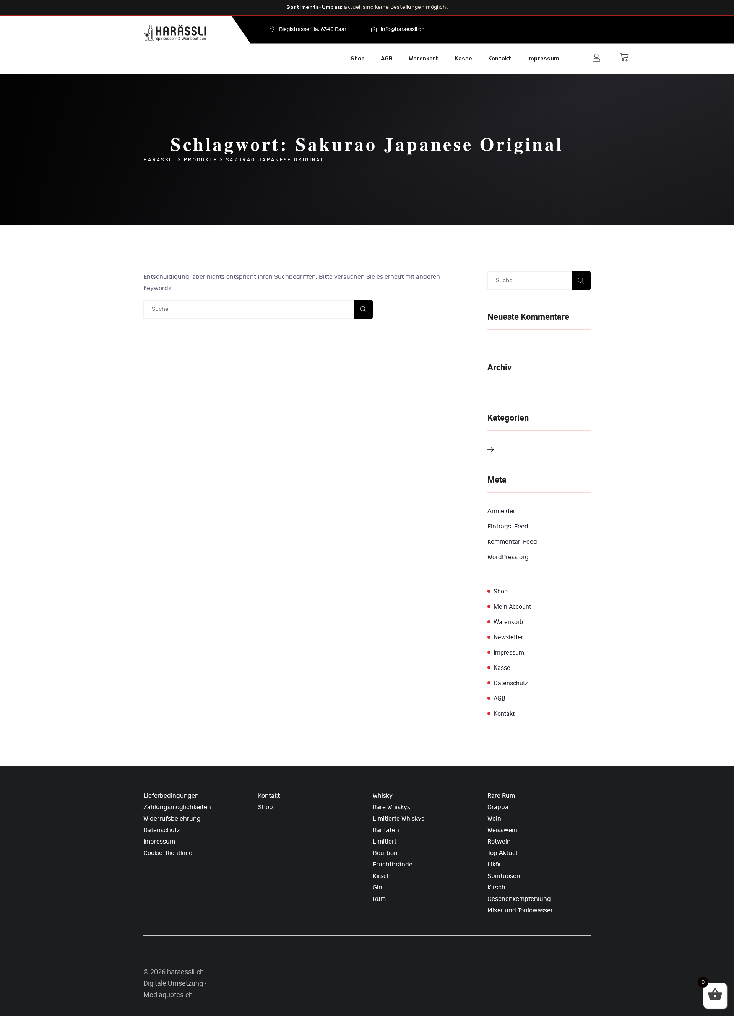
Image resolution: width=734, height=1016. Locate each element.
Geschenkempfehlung (519, 899)
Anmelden (502, 511)
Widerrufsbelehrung (172, 818)
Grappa (497, 807)
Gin (377, 887)
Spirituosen (503, 876)
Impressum (543, 58)
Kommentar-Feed (512, 541)
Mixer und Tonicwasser (520, 910)
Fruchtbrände (392, 864)
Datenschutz (511, 683)
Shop (358, 58)
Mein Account (512, 606)
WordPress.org (508, 557)
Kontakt (499, 58)
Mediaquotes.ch (168, 995)
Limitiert (384, 841)
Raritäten (386, 830)
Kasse (463, 58)
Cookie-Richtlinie (167, 853)
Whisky (383, 795)
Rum (379, 899)
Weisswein (502, 830)
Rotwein (499, 841)
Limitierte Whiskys (398, 818)
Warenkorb (424, 58)
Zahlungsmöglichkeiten (177, 807)
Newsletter (508, 637)
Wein (494, 818)
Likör (494, 864)
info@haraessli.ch (403, 29)
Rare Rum (501, 795)
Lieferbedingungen (171, 795)
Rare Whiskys (391, 807)
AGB (387, 58)
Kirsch (382, 876)
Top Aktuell (503, 853)
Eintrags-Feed (507, 526)
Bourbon (385, 853)
